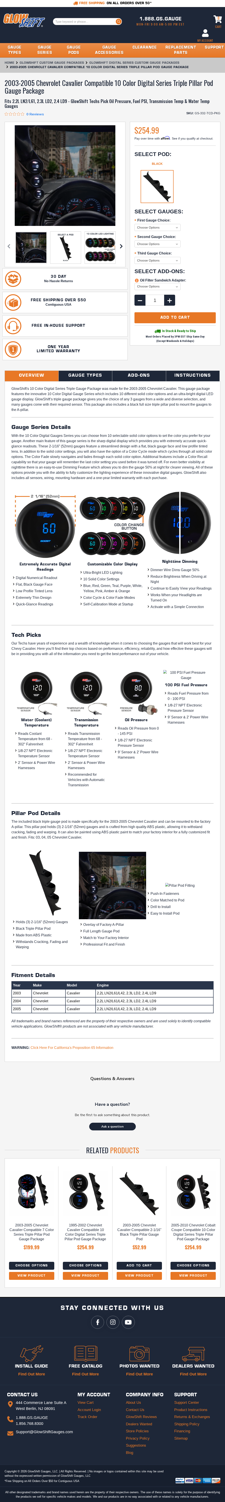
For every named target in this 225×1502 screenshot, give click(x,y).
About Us (133, 1402)
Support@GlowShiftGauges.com (44, 1432)
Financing (182, 1431)
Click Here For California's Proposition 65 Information (72, 1048)
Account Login (89, 1410)
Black (157, 163)
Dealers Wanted (139, 1424)
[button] (112, 1126)
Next (121, 247)
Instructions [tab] (192, 376)
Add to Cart (139, 1265)
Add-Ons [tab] (139, 376)
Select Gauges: (158, 211)
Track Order (87, 1417)
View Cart (86, 1402)
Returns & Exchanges (192, 1417)
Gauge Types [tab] (85, 376)
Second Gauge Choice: (155, 237)
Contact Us (135, 1410)
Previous (9, 247)
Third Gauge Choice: (153, 253)
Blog (129, 1453)
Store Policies (137, 1431)
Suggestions (136, 1445)
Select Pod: (152, 154)
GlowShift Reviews (141, 1417)
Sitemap (181, 1438)
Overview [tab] (31, 376)
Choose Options (31, 1265)
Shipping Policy (187, 1424)
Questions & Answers (112, 1079)
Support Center (186, 1402)
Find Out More (31, 1374)
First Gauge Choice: (152, 220)
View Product (32, 1275)
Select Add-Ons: (159, 271)
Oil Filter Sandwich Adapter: (163, 280)
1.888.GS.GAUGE (161, 19)
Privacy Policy (138, 1438)
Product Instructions (190, 1410)
